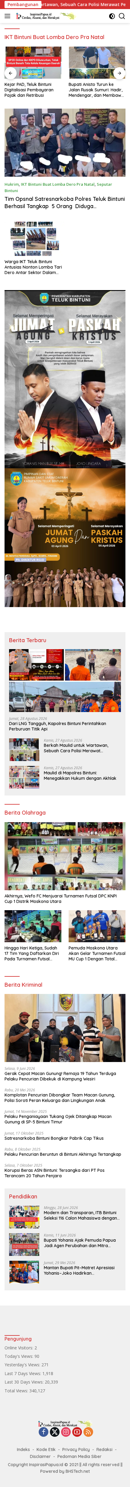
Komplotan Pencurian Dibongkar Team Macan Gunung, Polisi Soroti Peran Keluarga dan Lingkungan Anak (60, 1097)
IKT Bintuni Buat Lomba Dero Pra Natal (58, 184)
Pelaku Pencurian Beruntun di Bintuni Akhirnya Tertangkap (63, 1154)
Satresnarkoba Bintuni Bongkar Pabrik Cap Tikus (54, 1138)
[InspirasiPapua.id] (45, 16)
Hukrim (12, 184)
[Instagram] (66, 1432)
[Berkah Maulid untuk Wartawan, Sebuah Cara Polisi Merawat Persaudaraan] (24, 749)
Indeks (23, 1449)
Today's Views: (19, 1356)
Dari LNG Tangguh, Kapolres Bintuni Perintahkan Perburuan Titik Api (57, 726)
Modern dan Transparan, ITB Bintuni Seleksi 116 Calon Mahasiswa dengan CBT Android (80, 1215)
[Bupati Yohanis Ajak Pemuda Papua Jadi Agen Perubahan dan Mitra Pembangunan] (24, 1244)
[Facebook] (43, 1432)
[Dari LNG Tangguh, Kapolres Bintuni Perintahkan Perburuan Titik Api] (65, 680)
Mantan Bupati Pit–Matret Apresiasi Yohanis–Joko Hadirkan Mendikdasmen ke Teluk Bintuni (79, 1270)
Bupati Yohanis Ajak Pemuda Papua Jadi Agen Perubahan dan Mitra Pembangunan (80, 1242)
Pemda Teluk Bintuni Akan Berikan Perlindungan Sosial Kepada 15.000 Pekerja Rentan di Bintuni (97, 90)
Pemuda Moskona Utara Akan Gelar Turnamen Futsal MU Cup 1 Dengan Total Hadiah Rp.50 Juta (97, 953)
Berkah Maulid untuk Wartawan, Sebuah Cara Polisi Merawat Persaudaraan (76, 748)
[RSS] (88, 1432)
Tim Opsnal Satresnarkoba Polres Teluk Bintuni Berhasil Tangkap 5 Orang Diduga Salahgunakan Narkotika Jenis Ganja (65, 206)
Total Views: (17, 1391)
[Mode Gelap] (112, 16)
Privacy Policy (76, 1449)
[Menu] (9, 16)
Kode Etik (46, 1449)
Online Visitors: (19, 1348)
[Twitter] (55, 1432)
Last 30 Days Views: (25, 1382)
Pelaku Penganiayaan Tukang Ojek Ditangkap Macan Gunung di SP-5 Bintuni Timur (58, 1119)
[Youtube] (77, 1432)
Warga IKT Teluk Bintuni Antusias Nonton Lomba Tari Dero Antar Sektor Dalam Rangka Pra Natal (33, 267)
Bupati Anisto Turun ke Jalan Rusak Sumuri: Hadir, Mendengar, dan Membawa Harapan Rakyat (32, 90)
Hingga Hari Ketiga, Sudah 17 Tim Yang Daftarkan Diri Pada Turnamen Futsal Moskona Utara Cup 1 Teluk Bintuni (32, 953)
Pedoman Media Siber (79, 1456)
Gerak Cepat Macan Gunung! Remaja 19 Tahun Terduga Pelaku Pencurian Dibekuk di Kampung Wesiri (60, 1076)
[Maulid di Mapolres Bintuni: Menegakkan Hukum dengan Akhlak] (24, 777)
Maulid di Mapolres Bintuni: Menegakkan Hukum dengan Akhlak (80, 775)
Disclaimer (40, 1456)
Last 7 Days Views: (23, 1373)
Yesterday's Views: (23, 1365)
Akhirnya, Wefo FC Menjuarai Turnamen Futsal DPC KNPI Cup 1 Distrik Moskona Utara (61, 898)
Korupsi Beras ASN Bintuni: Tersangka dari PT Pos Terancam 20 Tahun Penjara (55, 1173)
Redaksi (104, 1449)
